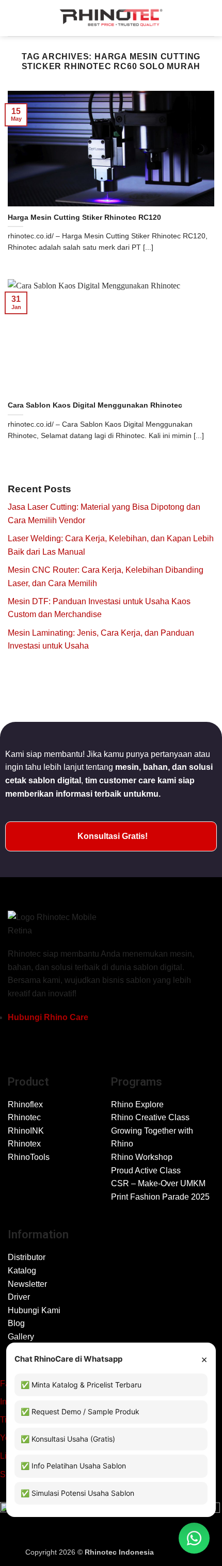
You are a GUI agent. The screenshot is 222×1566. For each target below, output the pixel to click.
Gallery (21, 1336)
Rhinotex (24, 1143)
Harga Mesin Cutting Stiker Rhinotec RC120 (84, 217)
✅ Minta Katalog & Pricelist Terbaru (81, 1384)
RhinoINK (26, 1130)
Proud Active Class (146, 1170)
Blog (16, 1323)
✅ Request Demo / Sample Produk (80, 1411)
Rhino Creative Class (150, 1117)
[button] (14, 17)
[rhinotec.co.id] (111, 18)
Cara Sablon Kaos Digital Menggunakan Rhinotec (95, 405)
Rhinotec (24, 1117)
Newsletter (27, 1284)
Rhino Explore (137, 1104)
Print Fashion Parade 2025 (160, 1196)
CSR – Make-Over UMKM (158, 1183)
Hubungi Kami (34, 1310)
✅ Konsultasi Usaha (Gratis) (68, 1438)
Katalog (22, 1270)
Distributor (26, 1257)
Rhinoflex (25, 1104)
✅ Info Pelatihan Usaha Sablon (73, 1465)
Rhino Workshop (141, 1157)
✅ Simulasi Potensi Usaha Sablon (77, 1493)
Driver (19, 1297)
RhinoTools (29, 1157)
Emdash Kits (176, 1552)
